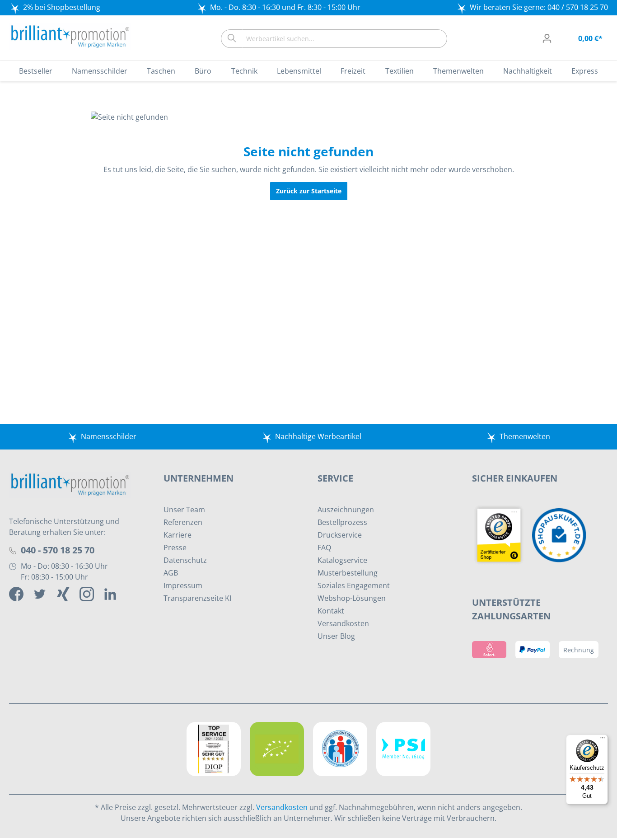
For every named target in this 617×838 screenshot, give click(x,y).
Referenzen (183, 522)
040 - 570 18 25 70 (57, 550)
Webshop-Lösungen (352, 598)
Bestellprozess (342, 522)
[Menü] (602, 740)
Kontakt (331, 611)
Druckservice (340, 535)
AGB (171, 573)
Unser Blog (336, 636)
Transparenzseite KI (197, 598)
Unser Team (184, 510)
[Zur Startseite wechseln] (70, 36)
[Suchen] (231, 38)
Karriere (178, 535)
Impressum (183, 585)
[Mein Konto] (547, 38)
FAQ (324, 547)
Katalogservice (342, 560)
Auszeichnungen (346, 510)
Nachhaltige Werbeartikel (318, 436)
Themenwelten (525, 436)
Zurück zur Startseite (308, 191)
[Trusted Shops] (502, 534)
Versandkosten (343, 623)
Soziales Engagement (354, 585)
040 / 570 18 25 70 (577, 7)
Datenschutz (185, 560)
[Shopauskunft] (561, 534)
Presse (175, 547)
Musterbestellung (348, 573)
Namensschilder (108, 436)
